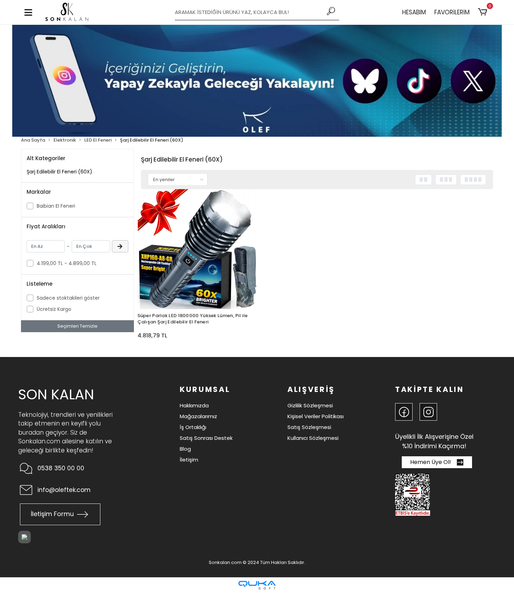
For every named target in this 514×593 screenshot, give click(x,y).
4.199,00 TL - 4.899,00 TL (67, 263)
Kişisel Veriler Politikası (315, 416)
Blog (185, 448)
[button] (484, 12)
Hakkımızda (194, 405)
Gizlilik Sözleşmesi (310, 405)
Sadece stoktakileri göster (68, 297)
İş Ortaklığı (193, 427)
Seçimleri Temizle (77, 326)
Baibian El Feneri (56, 205)
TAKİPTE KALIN (429, 389)
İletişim (189, 459)
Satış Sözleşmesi (309, 427)
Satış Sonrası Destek (206, 438)
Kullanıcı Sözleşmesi (312, 438)
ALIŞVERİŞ (311, 389)
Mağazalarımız (198, 416)
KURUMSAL (205, 389)
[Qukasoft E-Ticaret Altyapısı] (257, 585)
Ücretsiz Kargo (54, 309)
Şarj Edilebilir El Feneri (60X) (59, 171)
